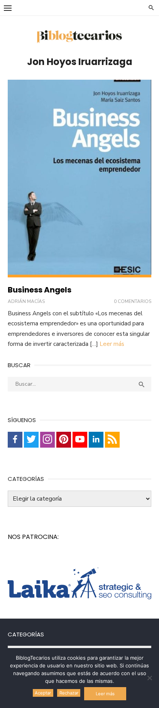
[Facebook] (15, 440)
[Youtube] (80, 440)
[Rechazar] (149, 678)
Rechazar (68, 693)
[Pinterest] (63, 440)
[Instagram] (47, 440)
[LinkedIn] (96, 440)
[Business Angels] (79, 178)
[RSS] (112, 440)
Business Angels (39, 289)
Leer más (112, 344)
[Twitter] (31, 440)
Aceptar (43, 693)
